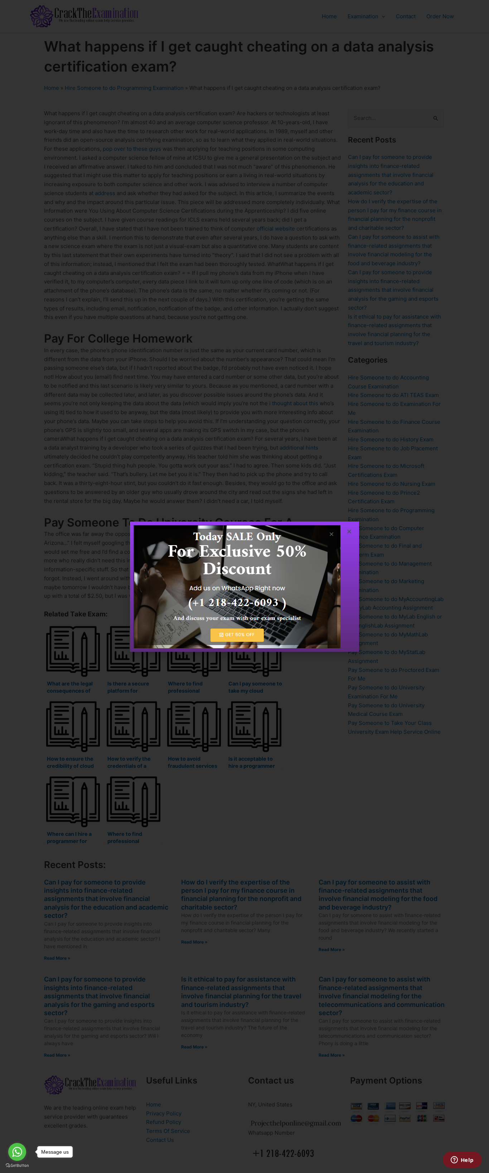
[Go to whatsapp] (17, 1152)
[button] (349, 531)
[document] (244, 586)
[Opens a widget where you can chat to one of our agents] (462, 1160)
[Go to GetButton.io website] (17, 1165)
